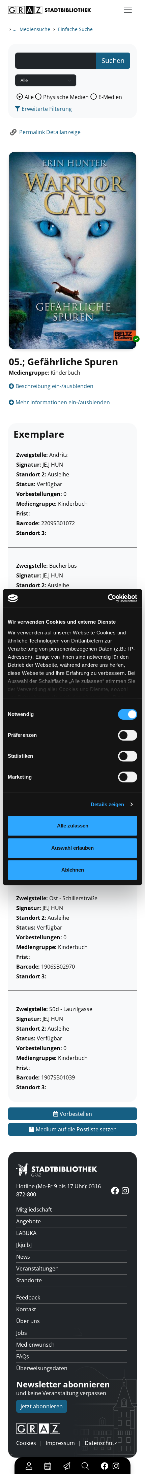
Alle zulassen (72, 825)
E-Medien (110, 97)
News (23, 1256)
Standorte (29, 1280)
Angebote (28, 1221)
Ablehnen (72, 870)
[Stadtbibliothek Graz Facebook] (104, 1465)
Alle (29, 97)
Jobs (21, 1333)
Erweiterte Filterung (46, 109)
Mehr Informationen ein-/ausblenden (62, 402)
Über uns (28, 1321)
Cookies (26, 1443)
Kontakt (26, 1309)
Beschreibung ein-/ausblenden (53, 386)
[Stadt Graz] (72, 1428)
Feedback (28, 1297)
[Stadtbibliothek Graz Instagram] (116, 1465)
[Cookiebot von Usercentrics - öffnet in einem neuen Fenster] (107, 598)
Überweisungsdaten (41, 1368)
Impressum (60, 1443)
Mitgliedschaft (34, 1209)
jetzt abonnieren (42, 1406)
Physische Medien (66, 97)
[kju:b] (24, 1245)
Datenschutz (101, 1443)
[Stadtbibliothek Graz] (49, 9)
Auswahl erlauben (72, 848)
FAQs (22, 1356)
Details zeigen (107, 804)
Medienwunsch (35, 1344)
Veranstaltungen (37, 1268)
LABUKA (26, 1233)
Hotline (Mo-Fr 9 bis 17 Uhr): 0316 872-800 (58, 1190)
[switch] (127, 735)
